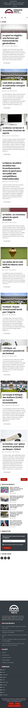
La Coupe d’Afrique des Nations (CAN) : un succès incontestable (13, 398)
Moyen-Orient (5, 682)
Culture (3, 672)
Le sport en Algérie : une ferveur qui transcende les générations (12, 39)
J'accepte (11, 703)
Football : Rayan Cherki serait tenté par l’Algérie (12, 309)
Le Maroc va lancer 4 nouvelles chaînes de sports (14, 130)
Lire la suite (7, 63)
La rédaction (15, 46)
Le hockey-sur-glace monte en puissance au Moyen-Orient (14, 446)
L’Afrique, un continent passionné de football (13, 351)
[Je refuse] (26, 702)
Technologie (4, 694)
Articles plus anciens (4, 479)
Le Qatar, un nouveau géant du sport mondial (14, 217)
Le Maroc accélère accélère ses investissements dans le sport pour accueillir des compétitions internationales (12, 171)
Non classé (4, 684)
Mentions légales (8, 4)
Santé (3, 687)
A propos (5, 2)
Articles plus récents (24, 479)
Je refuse (17, 703)
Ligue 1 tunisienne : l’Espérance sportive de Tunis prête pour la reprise (16, 489)
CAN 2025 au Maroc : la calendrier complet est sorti (14, 85)
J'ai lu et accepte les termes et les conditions (13, 544)
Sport (3, 692)
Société (3, 689)
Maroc (3, 679)
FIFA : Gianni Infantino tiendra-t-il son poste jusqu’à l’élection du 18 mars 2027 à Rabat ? (16, 523)
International (5, 674)
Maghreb (4, 677)
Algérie (3, 669)
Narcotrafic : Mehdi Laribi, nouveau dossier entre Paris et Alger (17, 506)
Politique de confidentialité (18, 4)
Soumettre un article (20, 2)
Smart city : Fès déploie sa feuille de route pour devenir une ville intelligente (16, 514)
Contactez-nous (12, 2)
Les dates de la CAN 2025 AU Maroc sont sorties (12, 265)
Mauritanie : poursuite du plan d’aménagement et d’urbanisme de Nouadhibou (17, 498)
